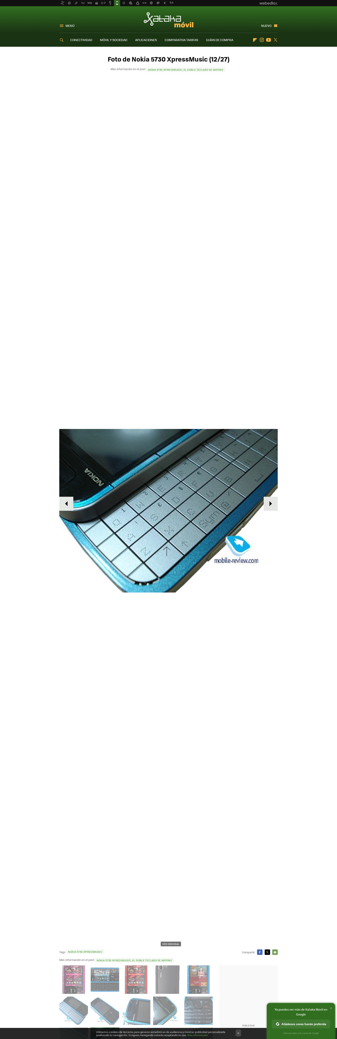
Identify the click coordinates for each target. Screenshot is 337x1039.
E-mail (275, 952)
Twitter (275, 40)
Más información (197, 1035)
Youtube (268, 40)
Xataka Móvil (168, 19)
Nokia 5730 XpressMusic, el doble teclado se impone (185, 69)
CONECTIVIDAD (81, 40)
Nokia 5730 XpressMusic (85, 952)
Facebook (260, 952)
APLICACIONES (146, 40)
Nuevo (266, 25)
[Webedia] (268, 3)
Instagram (261, 40)
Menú (70, 25)
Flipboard (255, 40)
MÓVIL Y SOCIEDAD (113, 40)
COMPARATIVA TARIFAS (181, 40)
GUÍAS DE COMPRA (219, 40)
